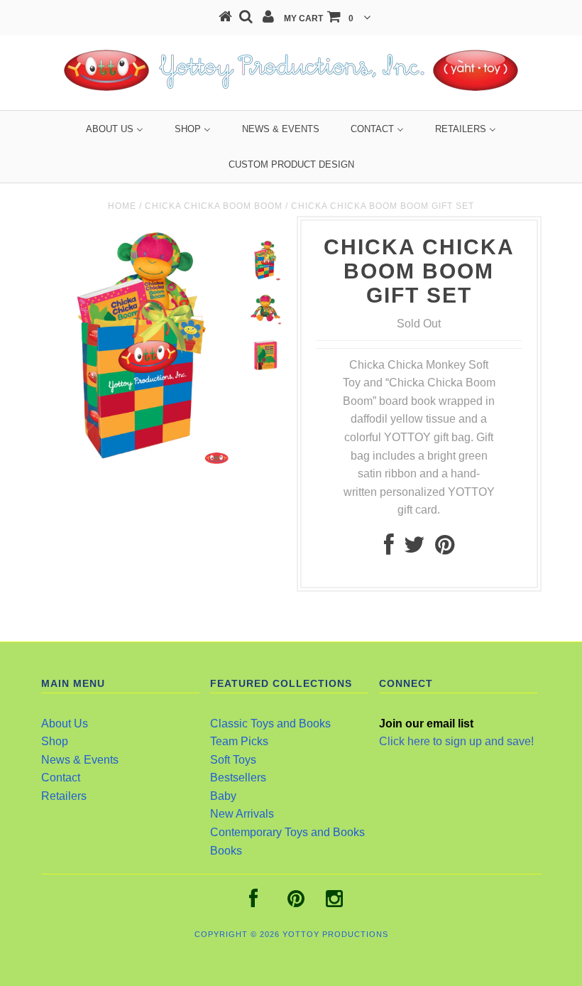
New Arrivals (242, 814)
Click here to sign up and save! (456, 741)
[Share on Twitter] (414, 549)
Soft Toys (233, 760)
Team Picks (239, 741)
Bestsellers (238, 777)
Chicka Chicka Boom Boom (213, 206)
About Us (64, 723)
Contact (60, 777)
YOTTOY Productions (335, 934)
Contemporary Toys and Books (287, 832)
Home (122, 206)
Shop (54, 741)
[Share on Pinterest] (444, 549)
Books (226, 851)
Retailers (64, 796)
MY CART (318, 18)
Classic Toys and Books (270, 723)
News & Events (80, 760)
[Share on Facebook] (389, 549)
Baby (223, 796)
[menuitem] (114, 129)
